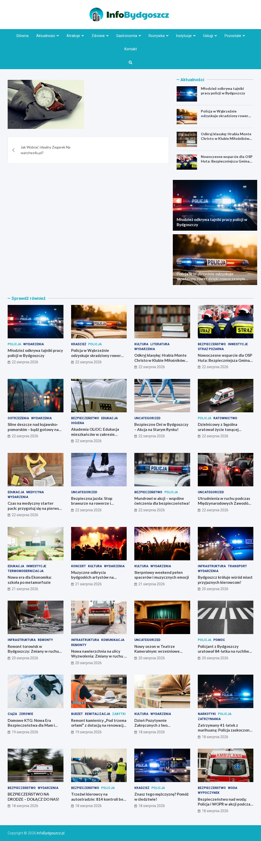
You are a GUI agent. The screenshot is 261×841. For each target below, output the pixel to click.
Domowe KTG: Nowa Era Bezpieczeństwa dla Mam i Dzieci (31, 725)
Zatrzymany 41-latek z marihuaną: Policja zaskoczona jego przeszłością (225, 730)
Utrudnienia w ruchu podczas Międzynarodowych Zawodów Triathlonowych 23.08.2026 (224, 503)
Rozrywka (157, 36)
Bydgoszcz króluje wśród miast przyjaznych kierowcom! (225, 580)
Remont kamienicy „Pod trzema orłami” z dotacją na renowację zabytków (98, 725)
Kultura (141, 344)
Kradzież (78, 344)
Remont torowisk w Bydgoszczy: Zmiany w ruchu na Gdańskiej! (33, 651)
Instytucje (184, 36)
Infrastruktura (212, 566)
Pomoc (219, 640)
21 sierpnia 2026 (25, 589)
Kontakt (130, 49)
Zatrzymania (209, 719)
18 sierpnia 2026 (151, 732)
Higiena (77, 423)
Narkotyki (207, 714)
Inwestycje (238, 344)
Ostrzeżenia (18, 418)
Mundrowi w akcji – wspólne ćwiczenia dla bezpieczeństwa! (162, 501)
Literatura (159, 344)
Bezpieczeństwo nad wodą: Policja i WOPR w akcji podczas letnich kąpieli (225, 804)
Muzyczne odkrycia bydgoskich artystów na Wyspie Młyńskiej (92, 577)
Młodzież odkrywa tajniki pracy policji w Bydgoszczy (223, 90)
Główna (22, 36)
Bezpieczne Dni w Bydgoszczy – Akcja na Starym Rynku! (161, 427)
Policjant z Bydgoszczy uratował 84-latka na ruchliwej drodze (225, 651)
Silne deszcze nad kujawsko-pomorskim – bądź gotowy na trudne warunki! (33, 429)
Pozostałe (233, 36)
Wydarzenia (33, 344)
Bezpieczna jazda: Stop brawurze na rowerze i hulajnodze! (91, 503)
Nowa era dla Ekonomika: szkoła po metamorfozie (30, 580)
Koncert (78, 566)
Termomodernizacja (26, 571)
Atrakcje (73, 36)
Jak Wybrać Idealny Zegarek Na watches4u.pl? (45, 150)
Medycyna (35, 492)
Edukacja (109, 418)
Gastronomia (126, 36)
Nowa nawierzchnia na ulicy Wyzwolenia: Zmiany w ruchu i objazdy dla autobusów (98, 656)
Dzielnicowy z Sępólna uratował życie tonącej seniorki (218, 429)
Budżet (77, 714)
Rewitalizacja (97, 714)
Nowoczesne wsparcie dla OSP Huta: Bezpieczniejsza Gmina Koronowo (227, 161)
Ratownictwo (225, 418)
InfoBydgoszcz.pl (50, 833)
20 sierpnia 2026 (215, 589)
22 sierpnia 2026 (25, 362)
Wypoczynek (208, 793)
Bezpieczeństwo (212, 344)
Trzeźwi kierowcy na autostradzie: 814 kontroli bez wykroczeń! (98, 799)
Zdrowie (98, 36)
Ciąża (12, 714)
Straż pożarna (211, 349)
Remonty (45, 640)
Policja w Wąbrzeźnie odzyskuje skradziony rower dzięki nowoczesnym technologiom (224, 118)
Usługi (208, 36)
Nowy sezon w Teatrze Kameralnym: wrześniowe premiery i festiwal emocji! (158, 651)
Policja (14, 344)
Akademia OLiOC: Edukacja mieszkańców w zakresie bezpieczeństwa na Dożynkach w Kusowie (98, 437)
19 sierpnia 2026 (25, 732)
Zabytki (119, 714)
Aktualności (45, 36)
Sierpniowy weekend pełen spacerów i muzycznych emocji (161, 575)
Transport (237, 566)
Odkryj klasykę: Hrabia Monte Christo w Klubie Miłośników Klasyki (226, 138)
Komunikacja (112, 640)
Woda (232, 788)
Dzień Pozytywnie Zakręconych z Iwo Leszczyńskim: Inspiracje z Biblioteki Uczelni (157, 728)
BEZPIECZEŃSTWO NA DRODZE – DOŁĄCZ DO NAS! (33, 796)
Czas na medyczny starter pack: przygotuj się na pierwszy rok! (35, 508)
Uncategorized (147, 418)
